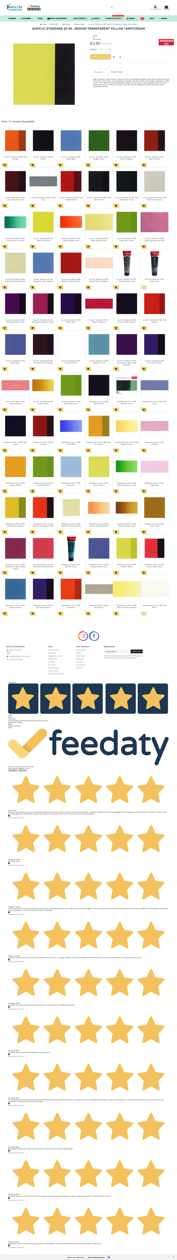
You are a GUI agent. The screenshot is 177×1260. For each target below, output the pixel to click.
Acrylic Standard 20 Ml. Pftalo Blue (71, 321)
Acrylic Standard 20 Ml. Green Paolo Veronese (15, 239)
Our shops (52, 665)
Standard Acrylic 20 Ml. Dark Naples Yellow (127, 443)
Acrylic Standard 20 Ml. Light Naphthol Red (71, 239)
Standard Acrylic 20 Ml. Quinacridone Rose (154, 566)
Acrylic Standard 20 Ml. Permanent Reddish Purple (43, 321)
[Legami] (142, 18)
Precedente (13, 770)
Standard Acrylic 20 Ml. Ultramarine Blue (43, 606)
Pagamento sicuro (55, 656)
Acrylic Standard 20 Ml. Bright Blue (71, 158)
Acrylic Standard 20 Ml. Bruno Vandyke (127, 158)
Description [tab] (98, 72)
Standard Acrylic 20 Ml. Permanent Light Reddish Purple (15, 567)
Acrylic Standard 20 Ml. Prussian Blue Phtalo (127, 321)
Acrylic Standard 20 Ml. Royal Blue (15, 362)
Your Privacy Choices (96, 1257)
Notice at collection (75, 1257)
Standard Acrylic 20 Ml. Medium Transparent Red (43, 525)
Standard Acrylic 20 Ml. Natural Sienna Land (127, 525)
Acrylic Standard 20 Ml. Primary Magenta (99, 321)
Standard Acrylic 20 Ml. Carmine (43, 443)
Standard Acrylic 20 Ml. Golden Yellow (15, 484)
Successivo (22, 770)
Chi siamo (52, 653)
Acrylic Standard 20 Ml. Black (43, 158)
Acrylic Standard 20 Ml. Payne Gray (155, 280)
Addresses (80, 659)
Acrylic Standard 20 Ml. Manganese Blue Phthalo (43, 280)
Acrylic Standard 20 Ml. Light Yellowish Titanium (15, 280)
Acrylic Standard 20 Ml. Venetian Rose (15, 403)
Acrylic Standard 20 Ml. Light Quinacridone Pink (154, 239)
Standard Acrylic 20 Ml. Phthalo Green (71, 566)
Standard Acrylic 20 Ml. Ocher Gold (154, 525)
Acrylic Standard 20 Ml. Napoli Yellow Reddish (99, 280)
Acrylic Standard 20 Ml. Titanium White (71, 362)
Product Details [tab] (117, 72)
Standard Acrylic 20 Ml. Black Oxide (99, 403)
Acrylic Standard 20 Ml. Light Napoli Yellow (99, 239)
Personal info (81, 650)
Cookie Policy (53, 671)
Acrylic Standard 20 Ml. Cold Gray (43, 199)
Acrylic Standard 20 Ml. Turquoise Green (99, 362)
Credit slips (80, 656)
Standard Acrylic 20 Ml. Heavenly (71, 484)
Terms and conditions (56, 674)
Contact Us (52, 659)
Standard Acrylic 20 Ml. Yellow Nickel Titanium (127, 606)
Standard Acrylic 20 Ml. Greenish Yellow (43, 484)
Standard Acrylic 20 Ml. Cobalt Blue (71, 443)
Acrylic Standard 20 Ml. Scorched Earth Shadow (43, 362)
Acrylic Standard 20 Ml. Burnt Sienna (155, 158)
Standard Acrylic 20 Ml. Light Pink (154, 484)
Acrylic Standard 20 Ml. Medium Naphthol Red (71, 280)
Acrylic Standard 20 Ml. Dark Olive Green (99, 199)
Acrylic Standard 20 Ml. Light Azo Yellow (43, 239)
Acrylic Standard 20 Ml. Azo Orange (15, 158)
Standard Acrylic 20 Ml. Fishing (154, 443)
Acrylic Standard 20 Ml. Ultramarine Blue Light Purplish (127, 363)
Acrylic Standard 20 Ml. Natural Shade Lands (127, 280)
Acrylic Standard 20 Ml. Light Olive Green (127, 239)
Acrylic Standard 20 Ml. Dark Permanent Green (127, 199)
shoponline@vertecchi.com (19, 656)
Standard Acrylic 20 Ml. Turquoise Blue (15, 606)
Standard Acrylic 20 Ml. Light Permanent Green (127, 484)
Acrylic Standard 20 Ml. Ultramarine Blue (155, 362)
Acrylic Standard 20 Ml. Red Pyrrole (154, 321)
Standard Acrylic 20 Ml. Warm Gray (99, 606)
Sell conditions (54, 650)
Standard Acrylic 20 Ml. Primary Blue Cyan (99, 566)
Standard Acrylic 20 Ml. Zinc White (155, 606)
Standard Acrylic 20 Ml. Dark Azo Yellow (99, 443)
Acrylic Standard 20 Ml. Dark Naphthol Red (71, 199)
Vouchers (79, 662)
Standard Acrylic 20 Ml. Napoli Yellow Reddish (99, 525)
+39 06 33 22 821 (16, 659)
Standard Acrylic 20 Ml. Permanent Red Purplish (43, 566)
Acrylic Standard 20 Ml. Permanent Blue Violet (15, 321)
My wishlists (80, 665)
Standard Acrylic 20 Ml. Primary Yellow (127, 566)
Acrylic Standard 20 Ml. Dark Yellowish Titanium (154, 199)
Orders (78, 653)
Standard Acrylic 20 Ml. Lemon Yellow (99, 484)
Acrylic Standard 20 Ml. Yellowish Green (71, 403)
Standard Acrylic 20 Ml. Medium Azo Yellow (15, 525)
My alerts (79, 668)
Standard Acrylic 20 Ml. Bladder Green (127, 403)
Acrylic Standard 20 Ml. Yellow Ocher (43, 403)
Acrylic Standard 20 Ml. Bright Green (99, 158)
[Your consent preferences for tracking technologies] (173, 1256)
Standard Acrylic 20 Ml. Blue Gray (155, 403)
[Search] (112, 8)
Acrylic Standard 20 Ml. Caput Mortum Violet (15, 199)
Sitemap (51, 662)
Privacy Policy (53, 668)
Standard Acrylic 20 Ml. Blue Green (15, 443)
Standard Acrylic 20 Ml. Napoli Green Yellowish (71, 525)
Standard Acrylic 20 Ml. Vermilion (71, 606)
